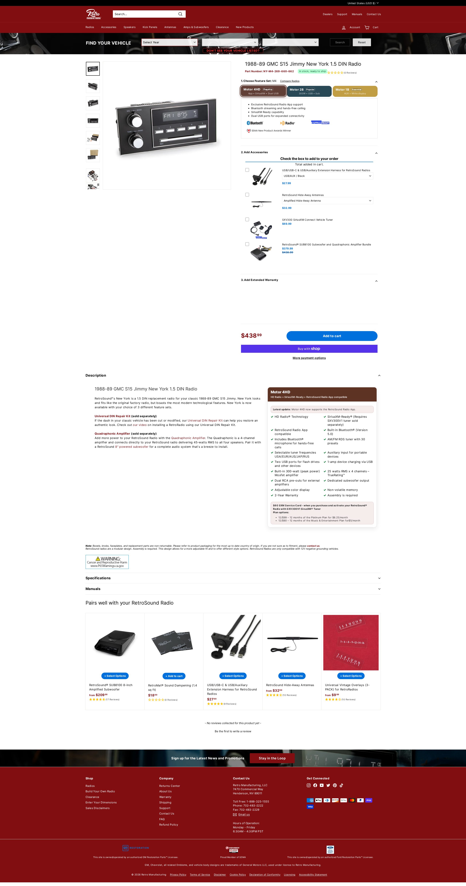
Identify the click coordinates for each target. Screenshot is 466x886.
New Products (245, 27)
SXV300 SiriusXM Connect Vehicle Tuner (307, 219)
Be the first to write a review (233, 731)
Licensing (289, 874)
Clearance (222, 27)
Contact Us (374, 14)
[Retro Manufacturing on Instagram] (309, 785)
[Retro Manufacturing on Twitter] (328, 785)
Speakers (129, 27)
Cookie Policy (238, 874)
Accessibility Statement (313, 874)
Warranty (165, 797)
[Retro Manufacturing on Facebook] (315, 785)
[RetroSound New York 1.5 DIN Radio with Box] (93, 155)
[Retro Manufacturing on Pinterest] (335, 785)
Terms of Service (200, 874)
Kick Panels (150, 27)
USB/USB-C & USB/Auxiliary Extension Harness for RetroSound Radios (326, 170)
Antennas (170, 27)
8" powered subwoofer (131, 446)
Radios (90, 27)
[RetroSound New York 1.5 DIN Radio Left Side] (93, 103)
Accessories (108, 27)
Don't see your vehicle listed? (233, 50)
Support (342, 14)
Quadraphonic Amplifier (112, 433)
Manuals (357, 14)
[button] (115, 699)
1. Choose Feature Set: (270, 81)
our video (140, 425)
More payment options (309, 358)
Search (340, 42)
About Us (165, 791)
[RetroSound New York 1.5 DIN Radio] (93, 69)
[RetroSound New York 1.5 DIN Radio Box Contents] (93, 138)
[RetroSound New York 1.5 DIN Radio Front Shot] (93, 121)
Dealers (327, 14)
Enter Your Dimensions (101, 802)
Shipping (165, 802)
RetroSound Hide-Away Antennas (303, 194)
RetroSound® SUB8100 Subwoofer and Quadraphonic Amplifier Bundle (326, 244)
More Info (261, 190)
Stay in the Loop (272, 758)
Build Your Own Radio (100, 791)
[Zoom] (167, 125)
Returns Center (169, 786)
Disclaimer (220, 874)
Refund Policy (168, 824)
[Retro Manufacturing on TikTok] (341, 785)
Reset (362, 42)
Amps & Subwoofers (196, 27)
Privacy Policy (178, 874)
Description (96, 375)
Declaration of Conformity (264, 874)
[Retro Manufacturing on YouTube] (322, 785)
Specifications (98, 578)
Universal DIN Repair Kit (113, 416)
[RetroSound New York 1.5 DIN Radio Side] (93, 86)
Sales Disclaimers (98, 808)
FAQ (162, 819)
